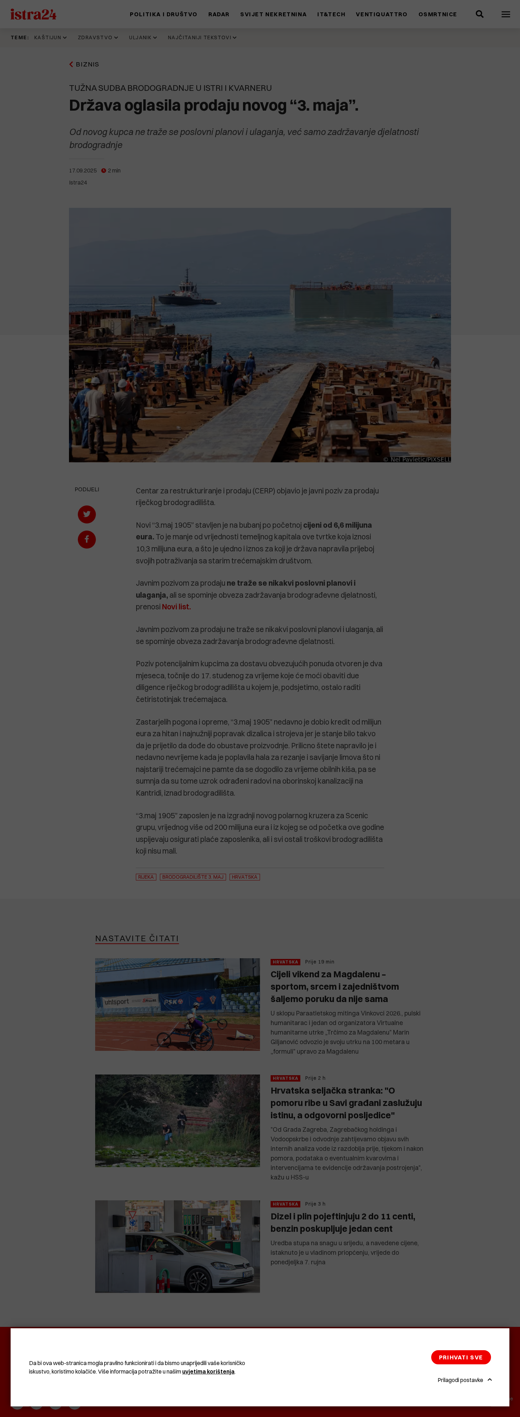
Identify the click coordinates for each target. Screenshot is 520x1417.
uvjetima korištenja (208, 1371)
